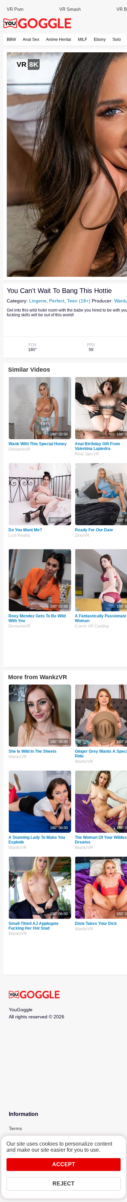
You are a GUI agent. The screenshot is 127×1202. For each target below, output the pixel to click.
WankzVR (17, 756)
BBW (11, 39)
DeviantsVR (19, 449)
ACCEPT (63, 1164)
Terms (15, 1128)
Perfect (56, 300)
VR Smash (70, 9)
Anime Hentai (58, 39)
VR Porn (15, 9)
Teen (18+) (78, 300)
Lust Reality (19, 535)
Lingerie (37, 300)
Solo (116, 39)
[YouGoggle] (34, 995)
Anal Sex (31, 39)
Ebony (100, 39)
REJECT (63, 1183)
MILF (82, 39)
